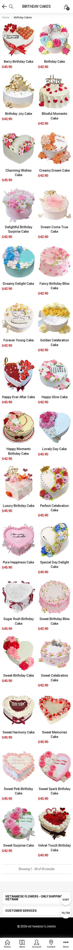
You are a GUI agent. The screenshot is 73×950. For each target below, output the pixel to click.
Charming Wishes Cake (18, 173)
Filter (66, 912)
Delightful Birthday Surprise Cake (18, 229)
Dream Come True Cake (54, 229)
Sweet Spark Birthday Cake (54, 791)
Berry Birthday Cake (18, 62)
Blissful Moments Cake (54, 116)
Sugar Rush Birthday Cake (18, 621)
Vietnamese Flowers (42, 926)
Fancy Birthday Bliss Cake (54, 286)
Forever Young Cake (18, 340)
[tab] (36, 898)
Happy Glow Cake (55, 397)
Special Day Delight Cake (54, 564)
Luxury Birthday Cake (18, 506)
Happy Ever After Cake (18, 397)
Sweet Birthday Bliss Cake (55, 621)
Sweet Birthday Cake (18, 675)
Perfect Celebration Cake (54, 508)
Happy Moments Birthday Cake (18, 451)
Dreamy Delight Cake (18, 284)
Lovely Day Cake (54, 449)
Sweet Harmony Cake (18, 732)
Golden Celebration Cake (54, 342)
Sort (65, 899)
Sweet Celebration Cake (54, 678)
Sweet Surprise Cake (18, 845)
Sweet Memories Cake (54, 734)
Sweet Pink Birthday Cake (18, 791)
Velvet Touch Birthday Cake (54, 848)
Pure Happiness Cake (18, 562)
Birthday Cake (54, 62)
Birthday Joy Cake (18, 114)
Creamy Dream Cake (54, 170)
